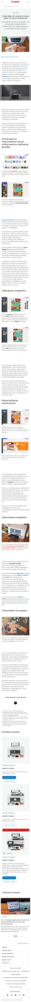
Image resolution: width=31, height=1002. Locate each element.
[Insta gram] (11, 995)
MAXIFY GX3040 (22, 575)
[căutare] (2, 2)
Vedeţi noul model (9, 777)
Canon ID (14, 228)
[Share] (15, 703)
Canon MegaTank (17, 573)
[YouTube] (23, 995)
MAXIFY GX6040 (8, 860)
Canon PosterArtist (8, 220)
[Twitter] (19, 995)
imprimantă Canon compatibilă (14, 546)
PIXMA (4, 599)
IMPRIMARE (15, 12)
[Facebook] (7, 995)
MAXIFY (20, 597)
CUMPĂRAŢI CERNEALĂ (9, 781)
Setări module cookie (15, 987)
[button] (10, 936)
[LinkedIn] (15, 995)
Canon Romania (15, 991)
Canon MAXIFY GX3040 (9, 548)
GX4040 (7, 577)
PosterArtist (13, 171)
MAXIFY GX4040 (8, 816)
